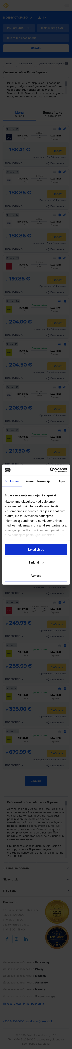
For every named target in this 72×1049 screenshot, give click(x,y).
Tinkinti (34, 562)
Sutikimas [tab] (12, 481)
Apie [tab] (62, 481)
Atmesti (36, 575)
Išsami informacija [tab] (37, 481)
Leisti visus (36, 549)
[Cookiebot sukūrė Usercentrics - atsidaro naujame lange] (50, 470)
